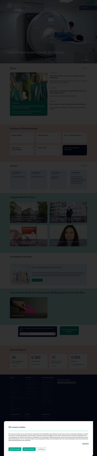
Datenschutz (85, 443)
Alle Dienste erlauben (15, 449)
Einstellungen (41, 449)
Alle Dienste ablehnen (29, 449)
